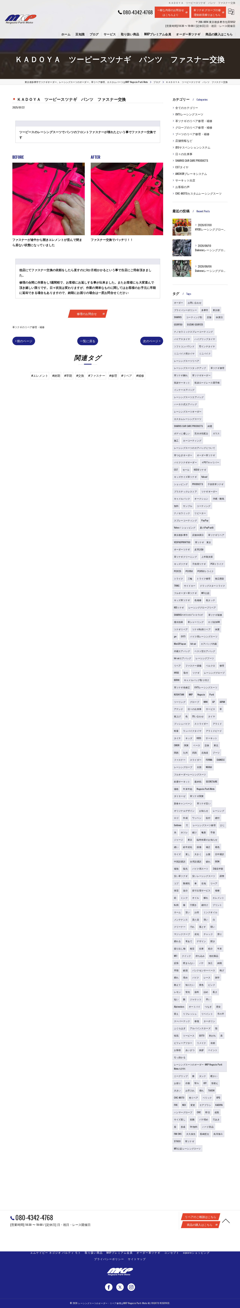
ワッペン (196, 817)
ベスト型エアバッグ (204, 651)
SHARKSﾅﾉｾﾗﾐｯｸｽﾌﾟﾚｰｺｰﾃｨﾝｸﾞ (189, 614)
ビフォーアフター (183, 1042)
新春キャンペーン (183, 803)
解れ (206, 897)
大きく (197, 854)
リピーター (200, 513)
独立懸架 (219, 578)
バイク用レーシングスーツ (203, 636)
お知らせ (203, 810)
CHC (199, 1112)
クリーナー (179, 926)
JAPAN (222, 701)
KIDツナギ (179, 607)
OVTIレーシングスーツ (189, 114)
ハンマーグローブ (183, 1112)
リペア (177, 665)
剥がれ (212, 1035)
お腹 (208, 854)
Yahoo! (204, 476)
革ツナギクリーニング (185, 556)
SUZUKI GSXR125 (195, 324)
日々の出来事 (183, 154)
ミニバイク (205, 353)
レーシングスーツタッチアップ (190, 367)
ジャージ (178, 839)
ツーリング (179, 701)
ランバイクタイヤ (192, 730)
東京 (190, 839)
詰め (206, 991)
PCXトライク (217, 563)
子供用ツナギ (199, 563)
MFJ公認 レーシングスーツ (187, 1148)
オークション (201, 498)
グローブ (194, 701)
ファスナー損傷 (193, 665)
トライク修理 (203, 578)
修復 (196, 1021)
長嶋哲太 (204, 1133)
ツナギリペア (181, 629)
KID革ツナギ (200, 469)
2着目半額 (218, 868)
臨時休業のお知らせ (207, 839)
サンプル (187, 505)
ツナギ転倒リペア (201, 629)
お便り (177, 1083)
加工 (210, 963)
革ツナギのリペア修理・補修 (28, 327)
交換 (207, 745)
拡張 (176, 963)
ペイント (212, 1050)
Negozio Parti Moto (205, 788)
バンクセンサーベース (203, 970)
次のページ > (151, 341)
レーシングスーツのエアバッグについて (194, 447)
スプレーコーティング (185, 520)
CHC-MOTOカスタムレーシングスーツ (198, 193)
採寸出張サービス (201, 890)
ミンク (184, 897)
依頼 (213, 1042)
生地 (203, 883)
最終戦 (197, 781)
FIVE (176, 1104)
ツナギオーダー (209, 491)
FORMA (209, 759)
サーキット (211, 738)
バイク (195, 977)
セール (186, 469)
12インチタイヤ (207, 346)
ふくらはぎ (179, 1028)
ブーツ (216, 752)
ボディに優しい (182, 433)
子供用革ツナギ (216, 484)
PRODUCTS (197, 484)
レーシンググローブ (214, 672)
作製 (187, 1083)
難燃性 (186, 883)
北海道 (204, 752)
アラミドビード (214, 730)
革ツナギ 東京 (203, 542)
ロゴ (176, 817)
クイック (186, 955)
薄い (206, 919)
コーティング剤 (194, 317)
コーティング (203, 505)
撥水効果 (178, 621)
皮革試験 (199, 549)
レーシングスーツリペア (186, 360)
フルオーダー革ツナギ (185, 592)
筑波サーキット (182, 382)
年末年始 (187, 788)
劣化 (196, 934)
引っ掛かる (179, 1057)
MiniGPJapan (180, 643)
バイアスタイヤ (182, 338)
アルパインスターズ (200, 1028)
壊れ (201, 1090)
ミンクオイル (210, 912)
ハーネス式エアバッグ (185, 404)
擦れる (177, 941)
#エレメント (39, 375)
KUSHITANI (179, 694)
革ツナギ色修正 (182, 687)
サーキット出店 (185, 180)
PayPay (204, 520)
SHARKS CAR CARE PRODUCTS (191, 160)
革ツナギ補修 (215, 614)
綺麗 (210, 426)
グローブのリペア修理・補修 (193, 127)
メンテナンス (181, 919)
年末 (219, 948)
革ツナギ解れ (181, 375)
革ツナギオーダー (201, 375)
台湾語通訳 (195, 861)
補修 (217, 890)
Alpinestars (179, 1006)
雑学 (217, 977)
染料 (196, 991)
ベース (196, 745)
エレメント (218, 897)
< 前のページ (23, 341)
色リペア (193, 1097)
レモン (177, 991)
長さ (215, 991)
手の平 (220, 1013)
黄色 (201, 984)
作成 (185, 817)
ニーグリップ (181, 1075)
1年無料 (194, 1126)
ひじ (222, 825)
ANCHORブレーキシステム (191, 174)
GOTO (202, 1035)
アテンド (178, 708)
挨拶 (201, 1050)
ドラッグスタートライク (212, 585)
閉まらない (188, 963)
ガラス (216, 433)
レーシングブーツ (205, 658)
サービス (210, 708)
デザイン (201, 941)
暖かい (213, 1075)
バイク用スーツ (200, 868)
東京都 (216, 310)
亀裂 (203, 832)
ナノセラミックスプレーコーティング (193, 331)
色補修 (197, 600)
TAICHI (211, 1090)
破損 (185, 970)
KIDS (199, 738)
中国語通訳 (179, 861)
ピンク (211, 984)
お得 (196, 912)
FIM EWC (178, 1133)
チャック (208, 934)
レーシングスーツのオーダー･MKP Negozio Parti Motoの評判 (198, 1066)
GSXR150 (178, 324)
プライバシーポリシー (185, 310)
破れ (208, 861)
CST (176, 469)
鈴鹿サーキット (182, 781)
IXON (217, 861)
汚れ (192, 926)
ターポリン (209, 1021)
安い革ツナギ (181, 875)
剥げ (222, 970)
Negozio (201, 694)
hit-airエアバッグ (182, 658)
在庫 (201, 948)
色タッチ (210, 600)
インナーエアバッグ (184, 389)
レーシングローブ (183, 767)
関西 (176, 752)
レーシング (218, 810)
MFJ (175, 955)
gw (175, 636)
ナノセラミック (182, 513)
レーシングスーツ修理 (204, 825)
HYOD (176, 672)
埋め (185, 977)
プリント (217, 904)
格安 (192, 948)
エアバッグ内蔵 (209, 643)
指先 (185, 868)
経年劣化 (187, 846)
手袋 (212, 832)
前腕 (192, 1119)
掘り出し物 (179, 948)
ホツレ (184, 832)
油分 (185, 890)
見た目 (195, 919)
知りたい (190, 984)
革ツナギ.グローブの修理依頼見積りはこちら (207, 12)
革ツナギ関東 (197, 796)
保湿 (176, 890)
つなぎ (208, 1006)
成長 (216, 1112)
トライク (178, 578)
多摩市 (204, 310)
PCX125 (177, 571)
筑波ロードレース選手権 (207, 382)
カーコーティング (192, 440)
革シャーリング (196, 621)
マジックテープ (182, 934)
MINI (206, 701)
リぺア (213, 883)
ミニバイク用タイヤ (184, 353)
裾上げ (177, 716)
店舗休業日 (198, 534)
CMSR (177, 745)
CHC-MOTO (179, 1097)
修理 (222, 665)
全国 (199, 767)
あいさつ (190, 1050)
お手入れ (190, 1090)
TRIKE (176, 585)
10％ (196, 1083)
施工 (176, 440)
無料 (176, 505)
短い (176, 999)
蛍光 (187, 991)
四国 (194, 752)
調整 (222, 875)
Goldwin (177, 825)
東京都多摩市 (181, 534)
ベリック (207, 1097)
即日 (207, 1112)
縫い (176, 846)
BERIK (176, 680)
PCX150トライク (205, 571)
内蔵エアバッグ (182, 651)
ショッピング (181, 484)
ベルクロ (210, 665)
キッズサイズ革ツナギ (185, 476)
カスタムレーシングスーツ (187, 418)
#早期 (68, 375)
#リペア (126, 375)
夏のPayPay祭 (207, 527)
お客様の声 (182, 187)
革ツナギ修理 (217, 367)
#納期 (56, 375)
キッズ (188, 738)
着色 (217, 846)
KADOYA (219, 1104)
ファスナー (179, 759)
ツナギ (196, 672)
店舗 (209, 317)
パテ (201, 963)
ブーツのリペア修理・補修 (192, 134)
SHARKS (178, 317)
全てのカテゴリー (186, 108)
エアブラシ (205, 1104)
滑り (219, 934)
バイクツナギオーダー (185, 462)
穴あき (216, 1119)
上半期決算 (207, 556)
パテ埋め (203, 1119)
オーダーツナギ (182, 549)
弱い (212, 926)
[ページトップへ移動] (226, 1220)
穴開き (193, 904)
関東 (186, 745)
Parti (211, 694)
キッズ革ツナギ (182, 600)
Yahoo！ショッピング (184, 527)
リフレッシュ (190, 1013)
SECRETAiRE (211, 781)
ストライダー (201, 723)
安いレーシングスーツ (203, 875)
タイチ (177, 738)
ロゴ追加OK (214, 621)
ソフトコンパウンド (184, 346)
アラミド (217, 723)
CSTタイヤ (181, 167)
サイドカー (189, 585)
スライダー (195, 759)
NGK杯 (209, 767)
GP (213, 701)
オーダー (178, 302)
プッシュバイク (182, 723)
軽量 (176, 730)
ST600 (177, 1141)
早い (208, 999)
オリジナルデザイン (184, 810)
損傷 (199, 846)
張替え (214, 1083)
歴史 (218, 1006)
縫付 (217, 817)
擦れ (176, 977)
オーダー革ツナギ (206, 455)
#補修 (140, 375)
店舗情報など (183, 141)
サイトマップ (137, 1259)
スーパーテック (182, 1021)
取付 (186, 672)
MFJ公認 (205, 592)
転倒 (176, 904)
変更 (192, 1104)
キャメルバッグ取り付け (196, 680)
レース (207, 977)
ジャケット (195, 999)
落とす (202, 926)
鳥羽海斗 (218, 1133)
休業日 (219, 317)
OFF (205, 1083)
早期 (176, 970)
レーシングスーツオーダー (187, 411)
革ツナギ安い (204, 803)
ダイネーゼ (179, 796)
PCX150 (189, 571)
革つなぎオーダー (183, 455)
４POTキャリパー (210, 462)
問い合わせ (198, 716)
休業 (217, 629)
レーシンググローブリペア (202, 607)
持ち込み (200, 955)
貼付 (208, 817)
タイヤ (211, 716)
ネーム (177, 912)
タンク (202, 1075)
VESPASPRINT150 (182, 542)
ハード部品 (208, 1126)
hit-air (193, 643)
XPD (218, 1097)
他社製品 (213, 955)
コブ (176, 883)
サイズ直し (179, 1119)
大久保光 (190, 1133)
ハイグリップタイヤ (204, 338)
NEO (184, 1104)
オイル (195, 897)
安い (187, 912)
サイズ (177, 854)
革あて (188, 941)
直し (187, 854)
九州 (185, 752)
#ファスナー (96, 375)
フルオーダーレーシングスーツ (190, 774)
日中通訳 (219, 854)
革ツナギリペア (216, 534)
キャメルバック (182, 498)
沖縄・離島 (218, 498)
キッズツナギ (181, 563)
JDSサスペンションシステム (193, 147)
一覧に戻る (87, 341)
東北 (216, 745)
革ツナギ (189, 1141)
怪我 (176, 1035)
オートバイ (194, 1006)
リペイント (207, 1013)
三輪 (190, 578)
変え (176, 1013)
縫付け (204, 904)
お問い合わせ (194, 302)
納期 (219, 963)
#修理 (113, 375)
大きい (177, 1090)
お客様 (177, 1050)
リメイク (201, 1042)
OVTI (183, 636)
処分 (210, 948)
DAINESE (220, 759)
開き (212, 941)
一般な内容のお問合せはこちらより (170, 12)
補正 (208, 846)
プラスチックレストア (185, 491)
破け (194, 832)
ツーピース (188, 1035)
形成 (183, 1126)
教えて (177, 984)
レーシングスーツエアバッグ (189, 397)
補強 (176, 868)
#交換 (80, 375)
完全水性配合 (201, 433)
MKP (191, 694)
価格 (176, 788)
